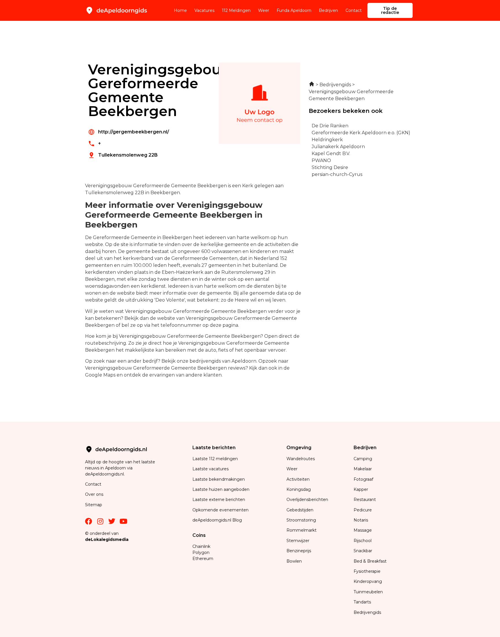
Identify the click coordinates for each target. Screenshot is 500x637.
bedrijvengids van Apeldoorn (223, 361)
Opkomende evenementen (220, 510)
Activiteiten (298, 479)
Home (180, 10)
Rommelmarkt (302, 530)
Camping (363, 458)
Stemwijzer (297, 540)
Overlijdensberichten (307, 499)
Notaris (361, 520)
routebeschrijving (105, 343)
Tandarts (362, 602)
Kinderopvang (368, 581)
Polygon (200, 552)
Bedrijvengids (367, 612)
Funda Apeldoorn (294, 10)
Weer (263, 10)
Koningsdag (298, 489)
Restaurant (365, 499)
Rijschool (363, 540)
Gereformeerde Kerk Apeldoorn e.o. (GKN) (361, 132)
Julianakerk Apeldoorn (338, 146)
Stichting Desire (330, 167)
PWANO (321, 160)
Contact (353, 10)
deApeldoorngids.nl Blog (217, 520)
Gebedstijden (299, 510)
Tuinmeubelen (368, 591)
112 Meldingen (236, 10)
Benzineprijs (298, 550)
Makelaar (363, 468)
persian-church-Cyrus (337, 174)
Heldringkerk (327, 139)
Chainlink (201, 546)
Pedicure (363, 510)
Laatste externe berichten (218, 499)
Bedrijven (328, 10)
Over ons (94, 494)
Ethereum (202, 558)
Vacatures (204, 10)
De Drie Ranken (330, 125)
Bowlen (294, 561)
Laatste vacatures (210, 468)
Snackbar (363, 550)
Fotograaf (364, 479)
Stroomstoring (301, 520)
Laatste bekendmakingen (218, 479)
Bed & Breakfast (370, 561)
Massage (363, 530)
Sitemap (94, 504)
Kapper (361, 489)
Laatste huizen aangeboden (220, 489)
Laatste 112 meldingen (215, 458)
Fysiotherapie (367, 571)
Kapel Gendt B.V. (331, 153)
